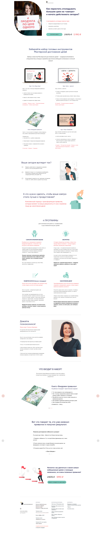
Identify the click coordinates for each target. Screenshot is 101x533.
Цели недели (38, 523)
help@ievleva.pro (43, 504)
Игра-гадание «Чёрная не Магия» (57, 515)
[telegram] (20, 508)
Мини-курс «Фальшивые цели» (58, 504)
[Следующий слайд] (97, 395)
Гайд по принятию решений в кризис (57, 512)
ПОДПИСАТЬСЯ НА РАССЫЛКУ (42, 526)
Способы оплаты (70, 508)
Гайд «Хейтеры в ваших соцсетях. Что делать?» (58, 518)
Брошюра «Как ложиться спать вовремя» (58, 506)
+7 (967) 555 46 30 (44, 508)
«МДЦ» (40, 515)
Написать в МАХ (39, 507)
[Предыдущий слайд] (3, 395)
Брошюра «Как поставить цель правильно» (58, 509)
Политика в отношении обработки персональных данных (74, 504)
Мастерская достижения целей (42, 512)
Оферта (69, 506)
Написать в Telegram (40, 505)
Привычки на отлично (40, 519)
